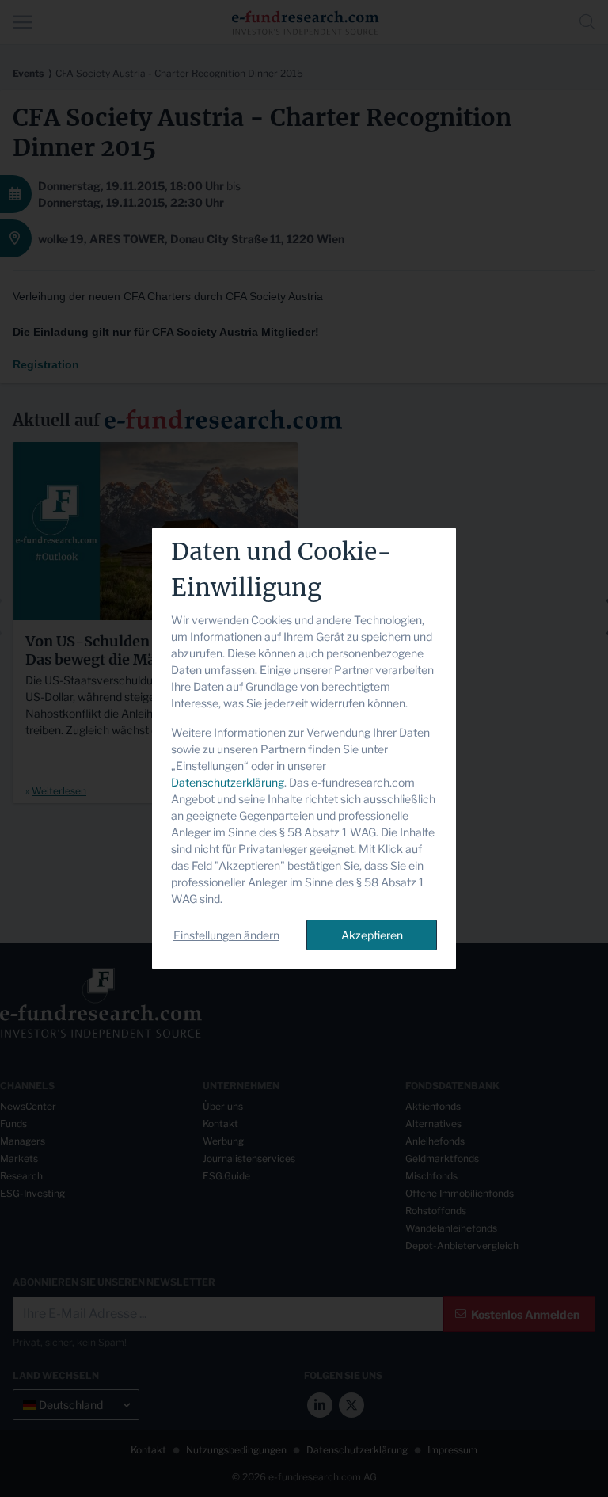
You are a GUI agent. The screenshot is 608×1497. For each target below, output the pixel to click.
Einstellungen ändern (226, 935)
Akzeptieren (372, 935)
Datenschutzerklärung (227, 782)
